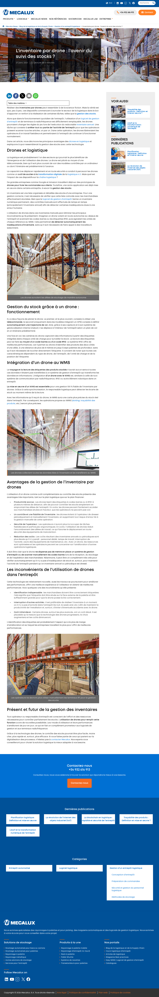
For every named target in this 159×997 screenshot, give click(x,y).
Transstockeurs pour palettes (74, 963)
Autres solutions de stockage (18, 960)
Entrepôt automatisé (19, 868)
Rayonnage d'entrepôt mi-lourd (75, 951)
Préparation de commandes (126, 881)
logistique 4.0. (74, 174)
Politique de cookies (120, 993)
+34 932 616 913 (79, 769)
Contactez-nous (79, 783)
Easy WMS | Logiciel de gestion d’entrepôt (125, 960)
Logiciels (22, 19)
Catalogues (111, 963)
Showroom (75, 19)
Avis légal (61, 993)
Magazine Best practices (117, 957)
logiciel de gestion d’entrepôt (57, 199)
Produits (8, 19)
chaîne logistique (47, 177)
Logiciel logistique (68, 868)
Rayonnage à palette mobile (74, 948)
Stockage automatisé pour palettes (21, 951)
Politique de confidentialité (82, 993)
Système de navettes (70, 960)
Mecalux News (39, 19)
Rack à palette (68, 954)
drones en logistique (79, 141)
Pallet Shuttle (67, 957)
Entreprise (105, 19)
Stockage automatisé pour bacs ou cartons (25, 948)
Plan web (103, 993)
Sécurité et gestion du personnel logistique (128, 889)
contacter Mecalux (60, 740)
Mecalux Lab (90, 19)
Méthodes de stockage (123, 897)
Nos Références (58, 19)
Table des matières (16, 103)
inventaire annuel (85, 125)
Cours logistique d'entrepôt (118, 951)
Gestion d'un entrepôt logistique (126, 868)
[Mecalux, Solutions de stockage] (18, 15)
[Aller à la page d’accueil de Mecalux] (3, 26)
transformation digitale (50, 174)
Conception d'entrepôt (123, 875)
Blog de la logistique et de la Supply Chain (125, 948)
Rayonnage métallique (15, 957)
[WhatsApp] (29, 97)
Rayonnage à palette (15, 954)
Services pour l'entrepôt (16, 963)
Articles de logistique (115, 954)
